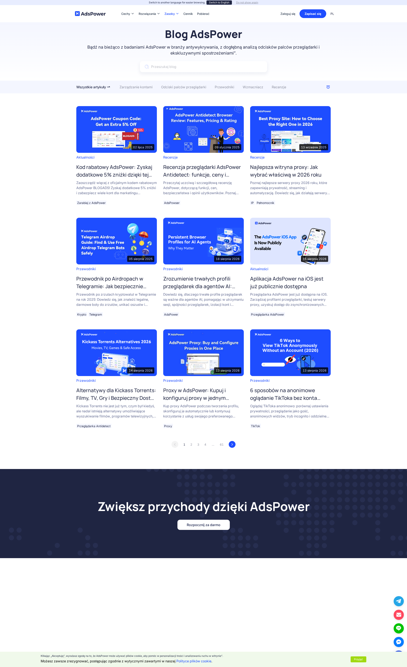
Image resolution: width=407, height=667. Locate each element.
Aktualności (85, 157)
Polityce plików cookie (193, 661)
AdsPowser (172, 203)
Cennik (188, 7)
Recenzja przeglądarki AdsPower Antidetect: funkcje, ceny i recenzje (202, 174)
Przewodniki (86, 269)
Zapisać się (313, 13)
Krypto (81, 314)
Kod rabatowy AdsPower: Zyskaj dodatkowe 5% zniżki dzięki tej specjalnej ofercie (114, 174)
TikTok (255, 426)
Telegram (95, 314)
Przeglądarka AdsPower (267, 314)
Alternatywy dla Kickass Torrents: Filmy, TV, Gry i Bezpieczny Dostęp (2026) (116, 398)
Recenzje (170, 157)
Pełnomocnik (265, 203)
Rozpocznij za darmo (203, 525)
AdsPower (171, 314)
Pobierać (203, 7)
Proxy (168, 426)
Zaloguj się (287, 13)
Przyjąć (358, 659)
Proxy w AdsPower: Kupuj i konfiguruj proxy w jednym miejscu (194, 398)
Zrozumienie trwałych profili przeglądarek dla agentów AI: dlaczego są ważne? (197, 286)
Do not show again (247, 2)
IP (252, 203)
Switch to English (219, 2)
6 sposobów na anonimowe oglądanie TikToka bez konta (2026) (283, 398)
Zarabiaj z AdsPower (91, 203)
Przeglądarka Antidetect (94, 426)
